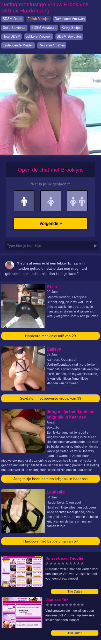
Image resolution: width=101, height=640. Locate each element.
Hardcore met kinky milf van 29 (50, 336)
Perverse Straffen (52, 45)
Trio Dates (75, 591)
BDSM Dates (12, 19)
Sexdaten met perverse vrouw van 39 (50, 398)
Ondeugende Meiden (18, 45)
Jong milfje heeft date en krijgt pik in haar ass (50, 479)
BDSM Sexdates (69, 36)
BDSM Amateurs (43, 28)
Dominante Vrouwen (70, 19)
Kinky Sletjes (72, 28)
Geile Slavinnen (14, 28)
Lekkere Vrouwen (39, 36)
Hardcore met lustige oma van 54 (50, 541)
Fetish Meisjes (38, 19)
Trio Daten (75, 633)
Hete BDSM (11, 36)
